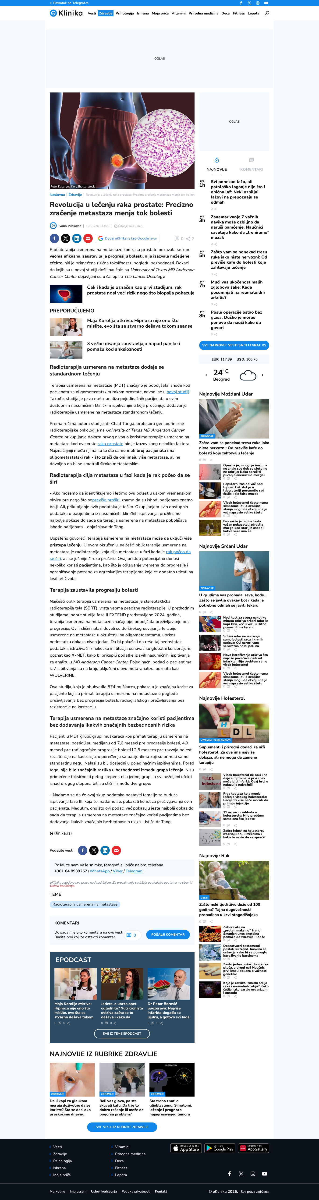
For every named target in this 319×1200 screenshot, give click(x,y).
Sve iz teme (122, 1033)
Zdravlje (75, 194)
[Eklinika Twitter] (249, 3)
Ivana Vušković (70, 226)
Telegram (134, 871)
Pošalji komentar (168, 934)
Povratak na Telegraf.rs (71, 3)
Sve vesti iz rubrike (122, 1127)
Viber (118, 871)
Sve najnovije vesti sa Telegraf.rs (234, 345)
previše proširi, (106, 500)
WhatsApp (100, 871)
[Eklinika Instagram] (258, 3)
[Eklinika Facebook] (241, 3)
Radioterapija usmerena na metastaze (85, 904)
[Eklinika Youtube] (266, 3)
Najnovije (226, 394)
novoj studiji (178, 392)
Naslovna (57, 194)
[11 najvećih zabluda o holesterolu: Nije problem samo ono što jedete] (210, 819)
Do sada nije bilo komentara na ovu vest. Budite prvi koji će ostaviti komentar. (88, 934)
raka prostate (110, 443)
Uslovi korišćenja (62, 886)
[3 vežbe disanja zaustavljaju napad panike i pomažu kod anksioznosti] (66, 350)
